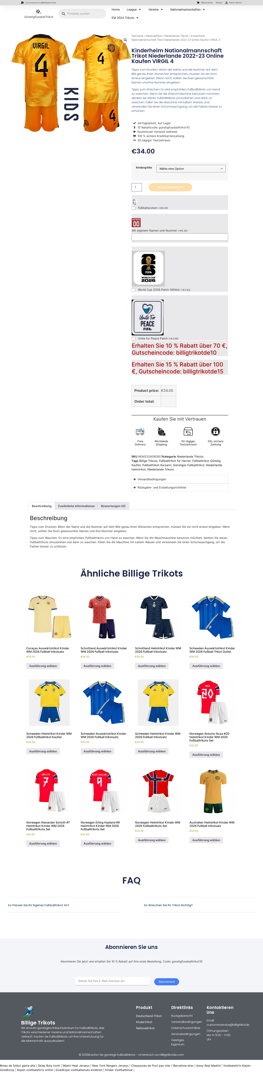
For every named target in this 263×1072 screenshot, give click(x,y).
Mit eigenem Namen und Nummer (160, 230)
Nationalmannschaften (185, 9)
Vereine (153, 9)
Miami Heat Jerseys (76, 1065)
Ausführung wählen (43, 666)
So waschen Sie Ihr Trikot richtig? (168, 905)
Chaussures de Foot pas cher (151, 1065)
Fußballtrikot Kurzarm (156, 465)
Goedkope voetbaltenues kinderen (79, 1070)
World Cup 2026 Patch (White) (164, 289)
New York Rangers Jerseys (110, 1065)
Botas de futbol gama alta (17, 1065)
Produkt (144, 1007)
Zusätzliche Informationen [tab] (76, 506)
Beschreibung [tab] (42, 506)
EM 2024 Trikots (123, 17)
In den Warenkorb (170, 187)
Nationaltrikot (154, 36)
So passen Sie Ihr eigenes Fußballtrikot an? (38, 905)
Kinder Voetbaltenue (119, 1070)
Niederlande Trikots (176, 36)
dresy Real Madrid (208, 1065)
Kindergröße (144, 167)
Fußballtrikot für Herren (175, 461)
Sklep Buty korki (49, 1065)
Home (116, 9)
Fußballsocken (153, 208)
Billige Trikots (148, 461)
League (132, 9)
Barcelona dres (183, 1065)
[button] (125, 40)
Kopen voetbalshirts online (35, 1070)
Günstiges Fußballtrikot (188, 465)
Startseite (137, 36)
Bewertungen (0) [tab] (113, 506)
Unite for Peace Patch (158, 338)
